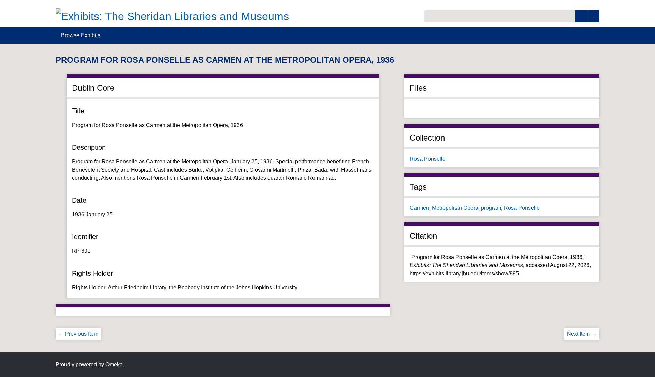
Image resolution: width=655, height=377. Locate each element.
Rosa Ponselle (428, 159)
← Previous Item (78, 334)
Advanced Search (593, 16)
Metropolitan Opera (455, 208)
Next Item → (582, 334)
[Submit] (581, 16)
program (491, 208)
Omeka (114, 364)
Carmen (419, 208)
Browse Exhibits (80, 35)
